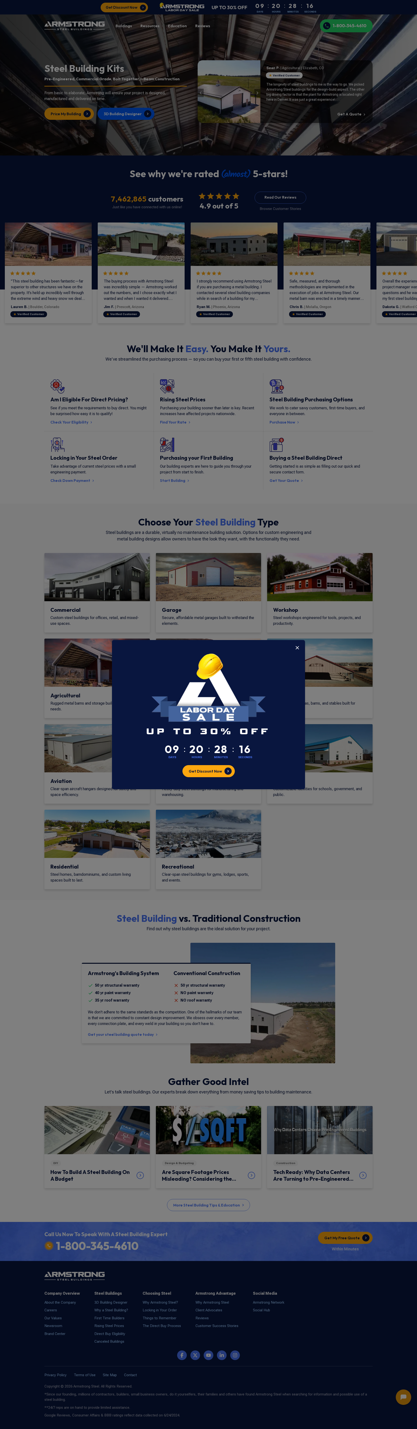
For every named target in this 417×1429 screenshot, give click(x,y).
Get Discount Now (205, 771)
